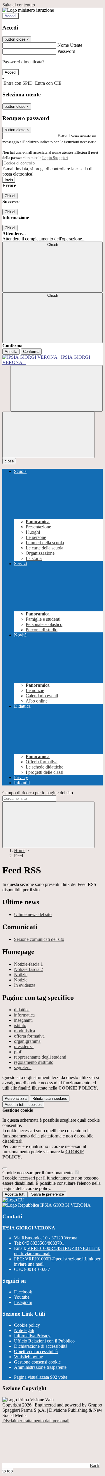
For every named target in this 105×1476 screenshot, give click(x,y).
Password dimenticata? (23, 61)
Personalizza (16, 1098)
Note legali (24, 1330)
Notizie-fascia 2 (28, 969)
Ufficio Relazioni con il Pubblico (44, 1340)
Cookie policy (27, 1325)
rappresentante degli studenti (40, 1056)
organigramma (27, 1041)
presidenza (24, 1046)
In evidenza (24, 985)
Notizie (20, 974)
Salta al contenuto (18, 4)
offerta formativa (29, 1035)
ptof (17, 1051)
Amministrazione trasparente (40, 1367)
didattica (21, 1009)
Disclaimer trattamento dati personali (35, 1420)
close (9, 461)
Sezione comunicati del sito (39, 939)
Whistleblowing (28, 1356)
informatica (24, 1014)
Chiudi (10, 196)
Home (19, 850)
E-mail (63, 135)
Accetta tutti (23, 1104)
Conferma (31, 351)
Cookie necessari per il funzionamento (38, 1172)
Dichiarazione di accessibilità (40, 1346)
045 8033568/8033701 (43, 1243)
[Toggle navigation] (48, 435)
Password (66, 51)
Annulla (11, 351)
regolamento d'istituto (33, 1062)
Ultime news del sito (33, 914)
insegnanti (23, 1020)
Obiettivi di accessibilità (36, 1351)
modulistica (24, 1030)
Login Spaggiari (55, 157)
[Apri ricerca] (56, 388)
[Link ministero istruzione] (28, 10)
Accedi (10, 16)
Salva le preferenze (47, 1194)
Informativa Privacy (32, 1335)
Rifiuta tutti (49, 1098)
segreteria (23, 1067)
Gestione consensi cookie (37, 1361)
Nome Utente (69, 45)
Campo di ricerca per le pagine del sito (37, 792)
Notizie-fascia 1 (28, 964)
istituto (20, 1025)
